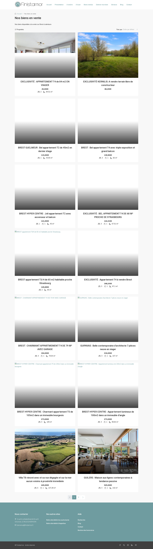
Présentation (59, 5)
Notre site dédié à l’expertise (56, 523)
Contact (129, 5)
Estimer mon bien (102, 5)
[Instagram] (128, 545)
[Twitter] (124, 545)
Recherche (81, 520)
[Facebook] (120, 545)
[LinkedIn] (132, 545)
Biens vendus (88, 5)
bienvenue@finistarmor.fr (25, 525)
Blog (121, 5)
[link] (45, 55)
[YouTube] (136, 545)
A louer (78, 5)
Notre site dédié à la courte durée (57, 520)
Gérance (114, 5)
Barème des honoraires (86, 530)
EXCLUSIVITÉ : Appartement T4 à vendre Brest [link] (108, 279)
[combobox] (130, 29)
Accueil (49, 5)
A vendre (70, 5)
